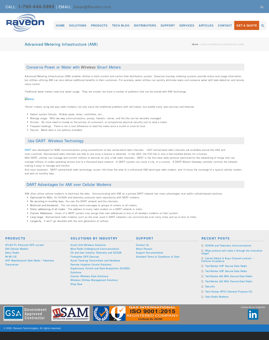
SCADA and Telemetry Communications (228, 245)
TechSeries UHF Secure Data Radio (226, 271)
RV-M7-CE (11, 256)
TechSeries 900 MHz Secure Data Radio (228, 276)
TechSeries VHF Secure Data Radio (226, 266)
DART (28, 150)
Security (210, 286)
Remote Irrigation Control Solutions (91, 264)
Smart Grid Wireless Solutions (88, 245)
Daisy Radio (12, 252)
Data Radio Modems (217, 296)
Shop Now (76, 284)
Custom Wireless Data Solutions (89, 276)
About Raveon (144, 248)
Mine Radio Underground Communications (94, 248)
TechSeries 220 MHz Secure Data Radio (228, 281)
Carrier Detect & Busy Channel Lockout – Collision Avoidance (227, 259)
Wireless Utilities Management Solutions (94, 280)
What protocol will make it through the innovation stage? (231, 252)
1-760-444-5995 (36, 6)
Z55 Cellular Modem (17, 248)
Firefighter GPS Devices (84, 256)
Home (195, 44)
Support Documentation (149, 252)
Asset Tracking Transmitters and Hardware (95, 260)
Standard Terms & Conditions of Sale (158, 256)
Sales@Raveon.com (92, 6)
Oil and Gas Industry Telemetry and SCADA (96, 252)
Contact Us (142, 245)
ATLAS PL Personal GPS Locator (24, 245)
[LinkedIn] (262, 6)
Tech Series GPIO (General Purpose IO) (228, 291)
